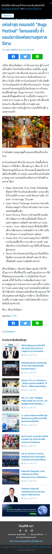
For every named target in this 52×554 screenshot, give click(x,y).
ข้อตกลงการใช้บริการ (33, 8)
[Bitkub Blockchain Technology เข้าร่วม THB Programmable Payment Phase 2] (10, 368)
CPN (14, 315)
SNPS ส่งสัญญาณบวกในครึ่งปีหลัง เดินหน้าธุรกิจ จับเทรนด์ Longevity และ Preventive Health (33, 349)
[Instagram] (32, 530)
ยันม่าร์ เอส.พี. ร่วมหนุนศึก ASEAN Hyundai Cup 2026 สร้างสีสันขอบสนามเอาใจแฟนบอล (34, 439)
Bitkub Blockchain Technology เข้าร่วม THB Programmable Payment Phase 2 (34, 365)
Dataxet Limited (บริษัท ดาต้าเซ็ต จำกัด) (34, 547)
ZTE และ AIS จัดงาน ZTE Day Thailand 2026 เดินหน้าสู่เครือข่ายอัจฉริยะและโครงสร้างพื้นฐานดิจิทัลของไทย (34, 458)
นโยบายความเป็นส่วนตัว (10, 8)
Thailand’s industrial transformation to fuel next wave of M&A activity (33, 491)
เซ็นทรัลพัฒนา (10, 331)
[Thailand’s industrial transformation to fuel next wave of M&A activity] (10, 494)
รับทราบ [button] (7, 15)
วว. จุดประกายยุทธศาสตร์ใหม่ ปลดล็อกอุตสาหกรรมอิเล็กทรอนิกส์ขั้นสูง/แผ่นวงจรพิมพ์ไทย (34, 418)
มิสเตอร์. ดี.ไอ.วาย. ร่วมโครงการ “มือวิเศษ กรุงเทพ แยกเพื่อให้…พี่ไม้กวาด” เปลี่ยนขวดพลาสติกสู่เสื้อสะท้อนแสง (34, 384)
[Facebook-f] (20, 530)
